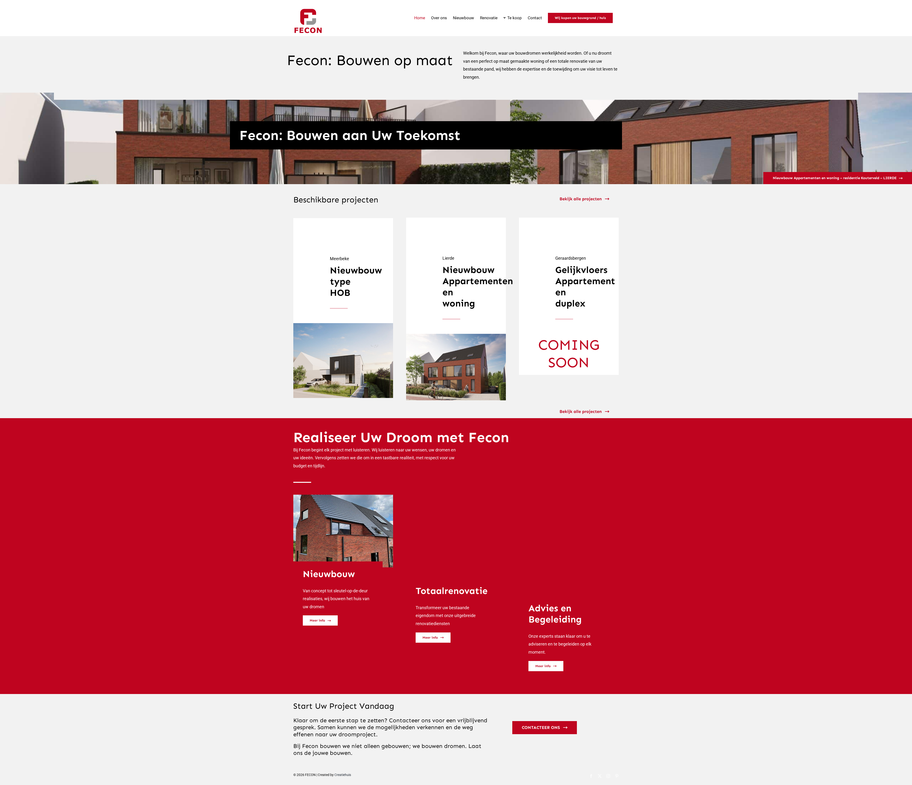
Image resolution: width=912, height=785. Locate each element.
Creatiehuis (342, 775)
